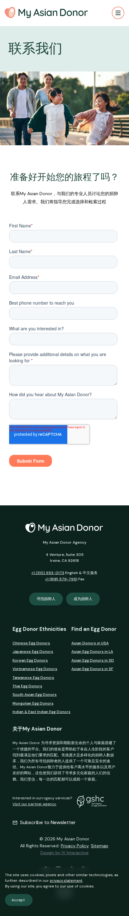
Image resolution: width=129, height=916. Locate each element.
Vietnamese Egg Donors (35, 668)
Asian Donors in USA (90, 643)
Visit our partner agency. (34, 804)
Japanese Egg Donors (33, 651)
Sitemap (99, 846)
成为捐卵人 (83, 598)
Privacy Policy (75, 846)
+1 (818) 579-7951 (61, 579)
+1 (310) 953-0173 (47, 572)
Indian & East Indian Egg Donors (41, 711)
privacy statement (66, 880)
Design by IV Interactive (64, 852)
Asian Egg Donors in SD (92, 660)
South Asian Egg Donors (35, 694)
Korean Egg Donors (30, 660)
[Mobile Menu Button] (118, 13)
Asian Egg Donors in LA (92, 651)
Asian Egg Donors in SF (92, 668)
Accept (18, 900)
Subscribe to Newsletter (48, 822)
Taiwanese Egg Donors (33, 677)
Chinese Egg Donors (31, 643)
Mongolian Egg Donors (33, 703)
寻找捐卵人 (46, 598)
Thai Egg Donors (27, 686)
